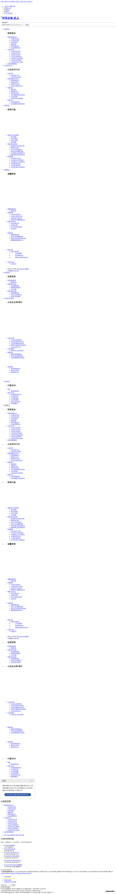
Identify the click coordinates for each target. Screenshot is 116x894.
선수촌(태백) (15, 400)
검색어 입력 (5, 24)
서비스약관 (7, 876)
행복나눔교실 (15, 147)
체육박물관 (14, 403)
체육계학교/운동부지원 (18, 154)
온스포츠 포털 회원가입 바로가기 (17, 794)
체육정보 (7, 29)
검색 (27, 24)
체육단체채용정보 (16, 354)
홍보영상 (13, 89)
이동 (13, 885)
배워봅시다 (14, 91)
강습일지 (13, 228)
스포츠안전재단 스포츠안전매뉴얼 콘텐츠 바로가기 (16, 873)
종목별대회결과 (15, 287)
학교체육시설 (19, 255)
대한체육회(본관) (16, 394)
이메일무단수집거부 (10, 882)
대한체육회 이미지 (13, 78)
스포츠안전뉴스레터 (17, 62)
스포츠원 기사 (15, 75)
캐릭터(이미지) (15, 84)
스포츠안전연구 (15, 53)
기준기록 (13, 289)
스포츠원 (10, 73)
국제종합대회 (15, 293)
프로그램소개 (15, 223)
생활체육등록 (11, 209)
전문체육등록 (11, 280)
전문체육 (7, 272)
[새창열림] (7, 8)
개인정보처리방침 (9, 878)
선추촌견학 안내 (16, 163)
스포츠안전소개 (15, 51)
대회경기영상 (15, 93)
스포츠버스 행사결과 (17, 160)
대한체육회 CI (15, 80)
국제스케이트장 (15, 401)
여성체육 (13, 142)
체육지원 (7, 105)
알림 (8, 389)
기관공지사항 (15, 38)
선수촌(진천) (15, 396)
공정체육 (10, 366)
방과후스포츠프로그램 (17, 145)
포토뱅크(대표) (15, 102)
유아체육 (13, 137)
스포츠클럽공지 (15, 47)
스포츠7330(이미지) (17, 86)
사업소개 (13, 263)
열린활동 (10, 156)
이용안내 (7, 381)
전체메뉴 (7, 405)
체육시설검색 (15, 251)
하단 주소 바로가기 (27, 1)
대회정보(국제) (11, 291)
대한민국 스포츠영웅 (17, 350)
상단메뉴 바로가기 (15, 1)
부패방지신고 (15, 372)
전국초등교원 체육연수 (18, 153)
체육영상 (10, 87)
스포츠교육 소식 (16, 347)
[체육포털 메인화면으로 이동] (10, 17)
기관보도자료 (15, 40)
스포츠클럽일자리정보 (17, 357)
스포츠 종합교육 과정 (17, 343)
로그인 (7, 6)
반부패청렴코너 (15, 368)
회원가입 (12, 6)
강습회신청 (14, 225)
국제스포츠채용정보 (17, 356)
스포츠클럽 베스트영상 (18, 95)
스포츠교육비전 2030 (17, 341)
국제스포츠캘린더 (16, 294)
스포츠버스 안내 (16, 158)
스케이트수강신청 (16, 218)
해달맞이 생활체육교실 (18, 219)
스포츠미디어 (8, 65)
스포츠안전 (10, 49)
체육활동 (10, 212)
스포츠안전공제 (15, 55)
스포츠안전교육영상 (17, 58)
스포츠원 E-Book (16, 77)
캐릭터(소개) (15, 82)
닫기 (31, 781)
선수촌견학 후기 (16, 165)
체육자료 (13, 44)
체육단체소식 (15, 46)
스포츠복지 (10, 348)
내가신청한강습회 (16, 227)
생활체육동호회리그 (17, 240)
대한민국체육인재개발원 (18, 345)
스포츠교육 (10, 338)
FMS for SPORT (12, 269)
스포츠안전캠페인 (16, 60)
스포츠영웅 (14, 96)
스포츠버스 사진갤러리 (18, 161)
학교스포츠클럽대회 (17, 151)
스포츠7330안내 (15, 214)
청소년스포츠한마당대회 (18, 238)
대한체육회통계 (12, 63)
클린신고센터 (15, 370)
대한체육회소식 (12, 37)
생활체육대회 (15, 234)
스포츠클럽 (18, 253)
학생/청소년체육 (12, 144)
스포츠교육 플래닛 (16, 340)
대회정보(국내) (11, 284)
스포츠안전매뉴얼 (16, 56)
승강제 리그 (11, 262)
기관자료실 (14, 42)
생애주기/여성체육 (13, 135)
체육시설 (10, 249)
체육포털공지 (15, 391)
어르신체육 (14, 140)
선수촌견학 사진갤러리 (18, 167)
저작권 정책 (7, 880)
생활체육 (7, 169)
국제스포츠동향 (15, 296)
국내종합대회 (15, 285)
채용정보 (10, 352)
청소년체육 (14, 138)
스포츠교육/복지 (9, 298)
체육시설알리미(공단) (21, 257)
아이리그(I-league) (16, 149)
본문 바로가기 (5, 1)
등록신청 (13, 210)
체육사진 (10, 100)
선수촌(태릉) (15, 398)
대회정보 (10, 233)
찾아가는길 (10, 392)
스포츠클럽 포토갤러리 (18, 103)
